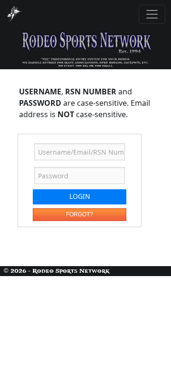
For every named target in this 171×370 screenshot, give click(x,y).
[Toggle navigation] (152, 14)
